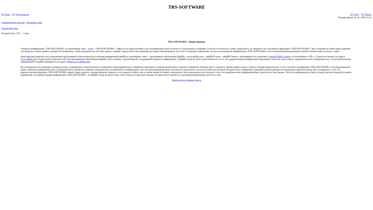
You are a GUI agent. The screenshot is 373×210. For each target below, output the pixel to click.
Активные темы (34, 22)
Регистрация (22, 14)
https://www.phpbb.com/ (78, 62)
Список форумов (9, 28)
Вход (7, 14)
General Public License (279, 56)
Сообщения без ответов (13, 22)
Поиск (368, 14)
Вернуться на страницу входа (186, 80)
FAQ (356, 14)
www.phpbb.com (29, 59)
